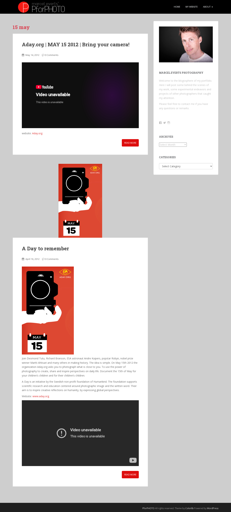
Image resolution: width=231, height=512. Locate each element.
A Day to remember (45, 248)
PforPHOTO (148, 508)
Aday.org (37, 133)
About (207, 6)
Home (177, 6)
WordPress (212, 508)
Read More (130, 142)
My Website (192, 6)
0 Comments (51, 55)
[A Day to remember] (80, 201)
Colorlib (189, 508)
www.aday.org (41, 396)
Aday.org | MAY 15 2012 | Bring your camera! (75, 44)
